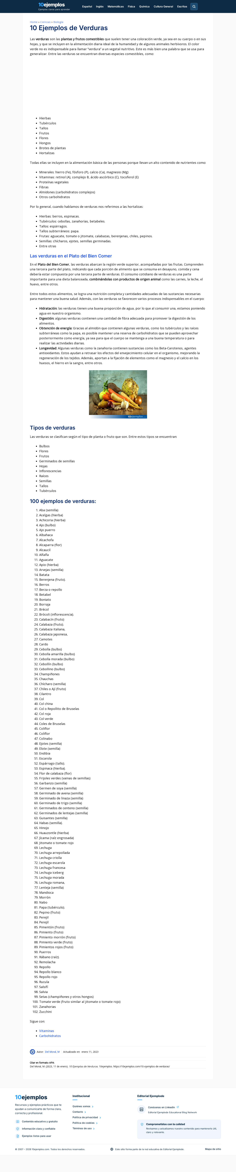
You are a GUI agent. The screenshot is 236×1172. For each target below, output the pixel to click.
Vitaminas (46, 1031)
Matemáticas (116, 6)
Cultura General (163, 6)
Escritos (182, 6)
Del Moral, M (52, 1051)
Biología (58, 22)
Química (144, 6)
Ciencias (45, 22)
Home (33, 22)
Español (87, 6)
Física (131, 6)
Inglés (99, 6)
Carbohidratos (50, 1036)
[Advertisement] (118, 86)
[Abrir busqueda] (194, 6)
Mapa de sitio (213, 1149)
